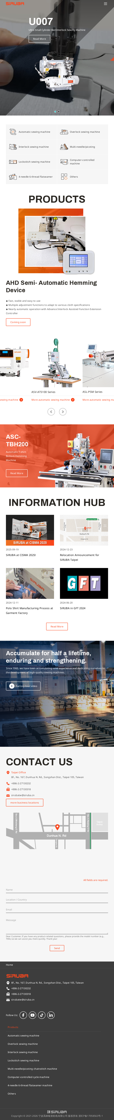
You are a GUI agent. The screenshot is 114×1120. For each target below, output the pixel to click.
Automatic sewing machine (23, 1035)
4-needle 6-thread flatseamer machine (30, 1085)
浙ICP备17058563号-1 (91, 1115)
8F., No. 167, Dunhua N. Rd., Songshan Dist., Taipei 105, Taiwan (47, 777)
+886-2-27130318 (21, 789)
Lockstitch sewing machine (23, 1060)
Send (57, 948)
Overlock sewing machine (23, 1044)
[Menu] (105, 3)
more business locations (24, 802)
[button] (55, 112)
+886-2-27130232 (21, 783)
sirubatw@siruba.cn (23, 795)
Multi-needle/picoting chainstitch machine (32, 1068)
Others (12, 1093)
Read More (39, 38)
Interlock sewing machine (23, 1052)
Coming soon (18, 322)
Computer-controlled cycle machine (28, 1077)
